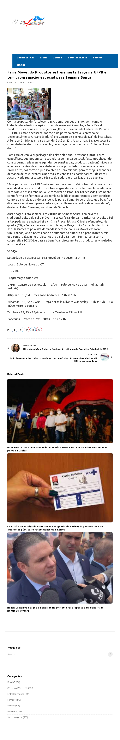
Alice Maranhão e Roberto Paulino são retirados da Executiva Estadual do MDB (65, 349)
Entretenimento (77, 57)
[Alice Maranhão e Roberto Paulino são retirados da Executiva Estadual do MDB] (15, 348)
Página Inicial (25, 57)
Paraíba (57, 57)
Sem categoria (14, 717)
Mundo (21, 64)
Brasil (43, 57)
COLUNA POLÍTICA (17, 688)
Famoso (98, 57)
